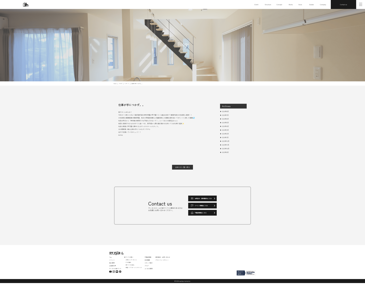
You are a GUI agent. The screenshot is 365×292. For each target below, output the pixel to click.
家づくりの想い (128, 257)
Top (110, 257)
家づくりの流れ (279, 11)
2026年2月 (225, 134)
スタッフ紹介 (149, 263)
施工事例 (112, 263)
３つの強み (278, 9)
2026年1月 (225, 137)
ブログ (147, 266)
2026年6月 (225, 119)
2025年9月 (225, 152)
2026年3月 (225, 130)
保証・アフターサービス (281, 13)
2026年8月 (225, 111)
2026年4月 (225, 126)
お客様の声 (112, 266)
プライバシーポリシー (162, 260)
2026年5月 (225, 122)
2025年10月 (225, 148)
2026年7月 (225, 115)
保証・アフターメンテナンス (133, 267)
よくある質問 (149, 269)
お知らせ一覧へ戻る (182, 167)
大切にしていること (280, 7)
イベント (112, 260)
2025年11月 (225, 145)
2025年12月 (225, 141)
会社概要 (147, 260)
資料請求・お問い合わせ (162, 257)
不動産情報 (148, 257)
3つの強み (128, 262)
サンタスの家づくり (115, 269)
